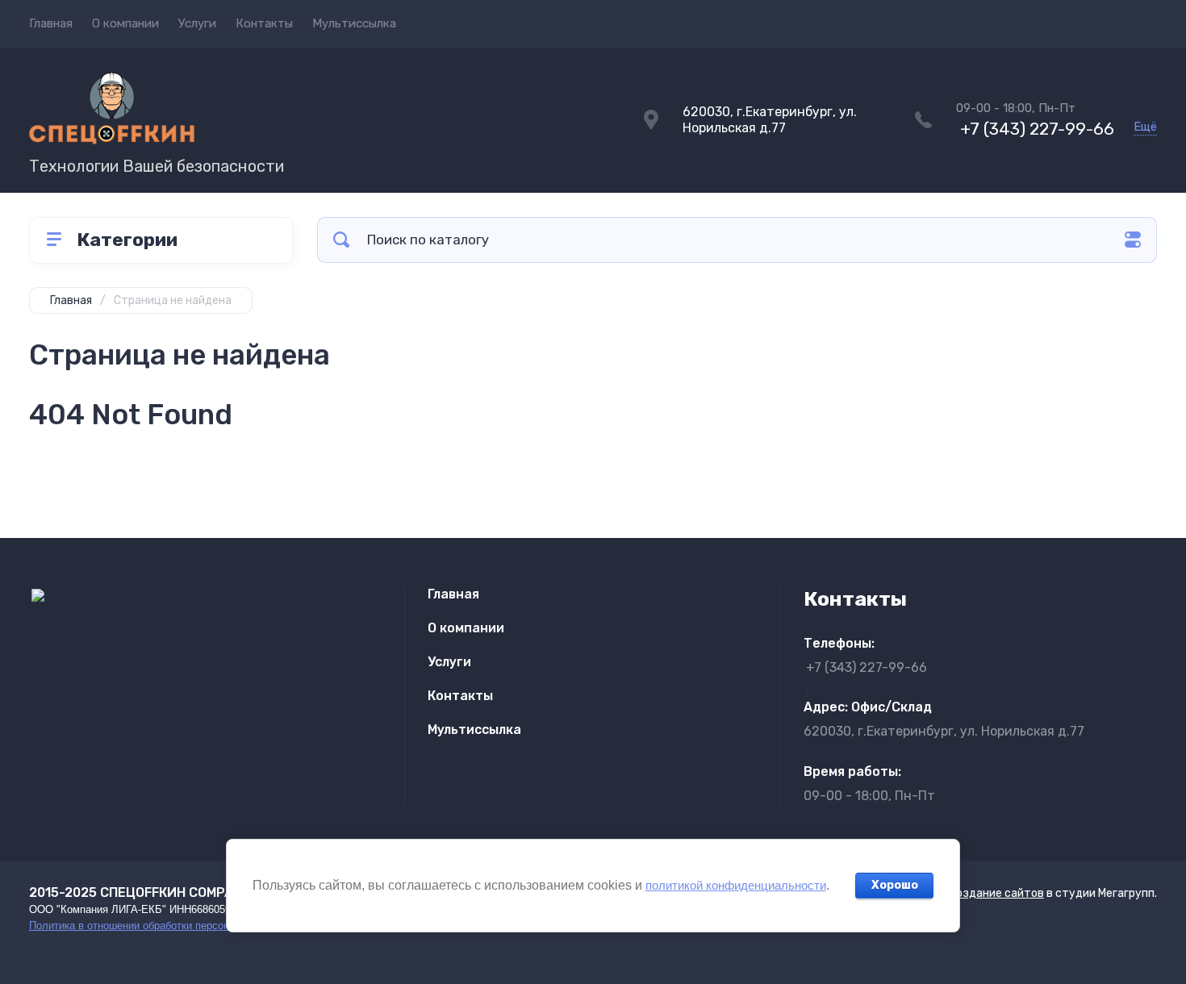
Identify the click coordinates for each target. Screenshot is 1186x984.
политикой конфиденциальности (735, 885)
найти (341, 240)
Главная (51, 23)
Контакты (264, 23)
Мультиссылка (354, 23)
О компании (125, 23)
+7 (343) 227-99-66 (1037, 129)
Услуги (197, 23)
